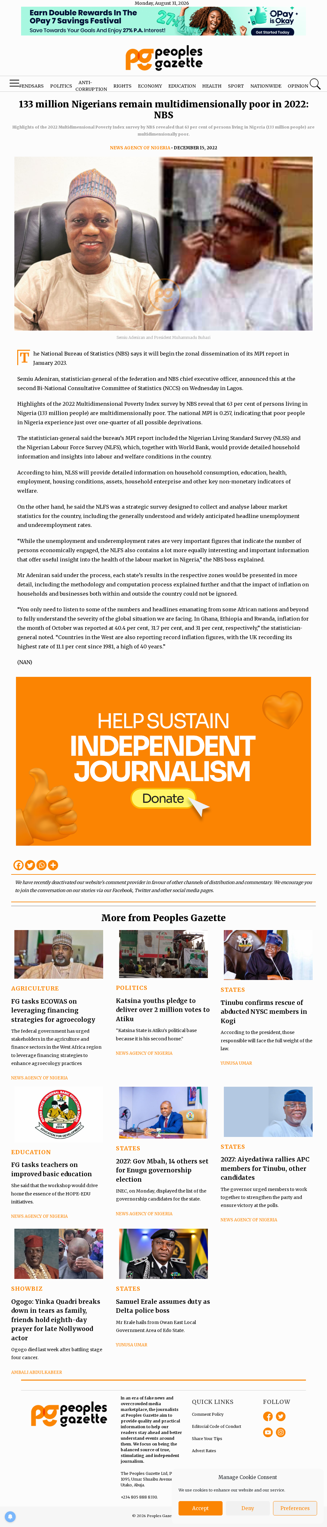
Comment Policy (208, 1414)
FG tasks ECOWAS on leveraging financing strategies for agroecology (53, 1010)
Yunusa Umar (236, 1063)
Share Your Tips (207, 1438)
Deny (247, 1508)
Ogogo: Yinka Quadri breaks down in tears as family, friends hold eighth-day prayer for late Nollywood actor (55, 1320)
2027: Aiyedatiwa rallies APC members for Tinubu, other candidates (265, 1168)
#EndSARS (31, 86)
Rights (122, 86)
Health (212, 86)
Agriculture (35, 988)
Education (182, 86)
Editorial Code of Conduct (216, 1426)
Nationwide (265, 86)
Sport (236, 86)
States (233, 989)
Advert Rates (204, 1450)
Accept (200, 1508)
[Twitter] (30, 865)
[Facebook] (18, 865)
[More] (53, 865)
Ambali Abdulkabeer (36, 1372)
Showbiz (27, 1288)
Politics (61, 86)
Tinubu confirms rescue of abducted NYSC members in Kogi (264, 1012)
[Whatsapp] (41, 865)
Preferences (295, 1508)
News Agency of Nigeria (140, 148)
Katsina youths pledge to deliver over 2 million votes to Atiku (163, 1010)
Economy (150, 86)
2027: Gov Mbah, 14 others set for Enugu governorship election (162, 1170)
